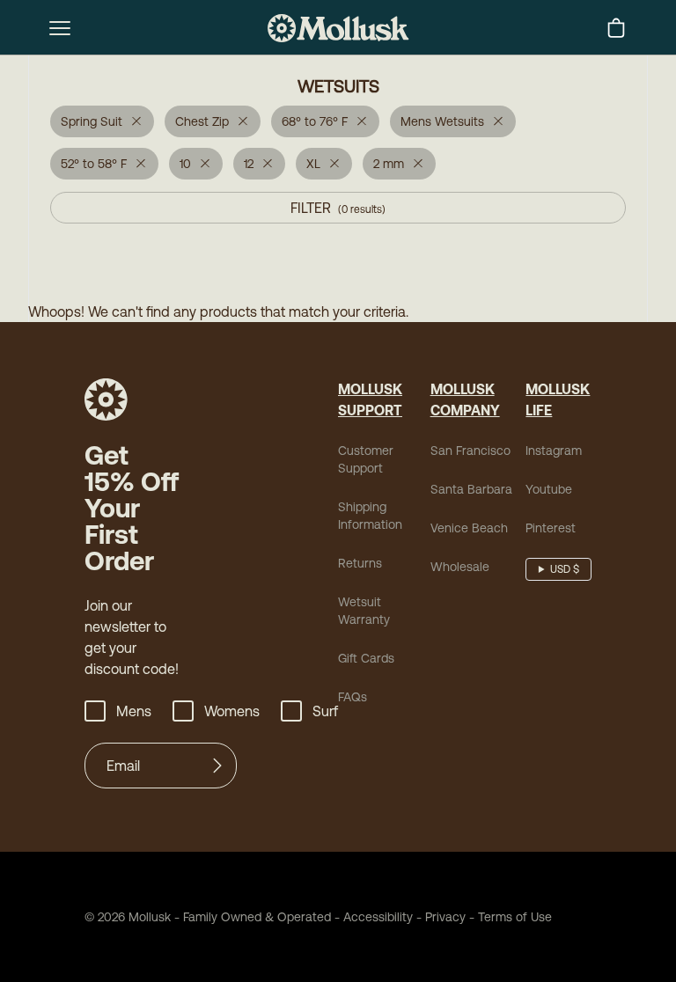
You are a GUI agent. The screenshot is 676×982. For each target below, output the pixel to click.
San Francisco (470, 450)
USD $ (564, 569)
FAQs (352, 697)
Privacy (445, 917)
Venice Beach (469, 528)
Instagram (553, 450)
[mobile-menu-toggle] (60, 28)
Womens (232, 711)
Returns (360, 563)
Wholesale (459, 567)
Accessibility (372, 917)
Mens (133, 711)
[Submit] (217, 765)
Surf (325, 711)
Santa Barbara (471, 489)
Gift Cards (366, 658)
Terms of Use (515, 917)
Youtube (548, 489)
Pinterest (550, 528)
